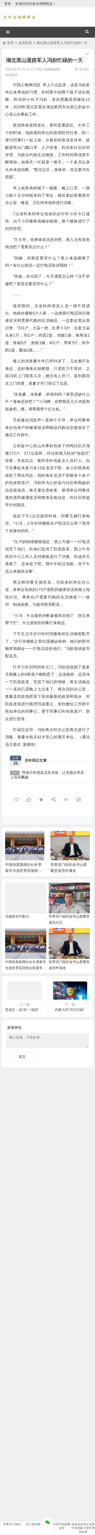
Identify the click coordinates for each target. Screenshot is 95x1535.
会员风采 (25, 43)
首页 (10, 43)
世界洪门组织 (12, 1524)
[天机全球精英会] (19, 17)
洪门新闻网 (33, 1524)
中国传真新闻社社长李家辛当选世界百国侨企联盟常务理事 (23, 870)
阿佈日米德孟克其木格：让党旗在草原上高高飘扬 (47, 774)
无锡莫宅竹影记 (17, 916)
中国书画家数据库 (62, 1526)
